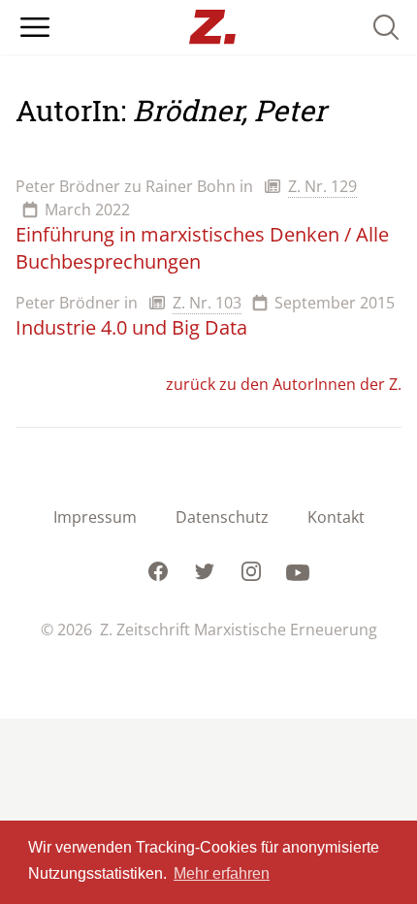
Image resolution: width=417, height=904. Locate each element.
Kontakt (336, 517)
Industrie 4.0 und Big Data (131, 327)
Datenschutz (222, 517)
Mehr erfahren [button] (222, 873)
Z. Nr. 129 (322, 186)
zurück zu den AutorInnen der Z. (283, 384)
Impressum (95, 517)
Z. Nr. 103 (207, 302)
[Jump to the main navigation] (35, 27)
